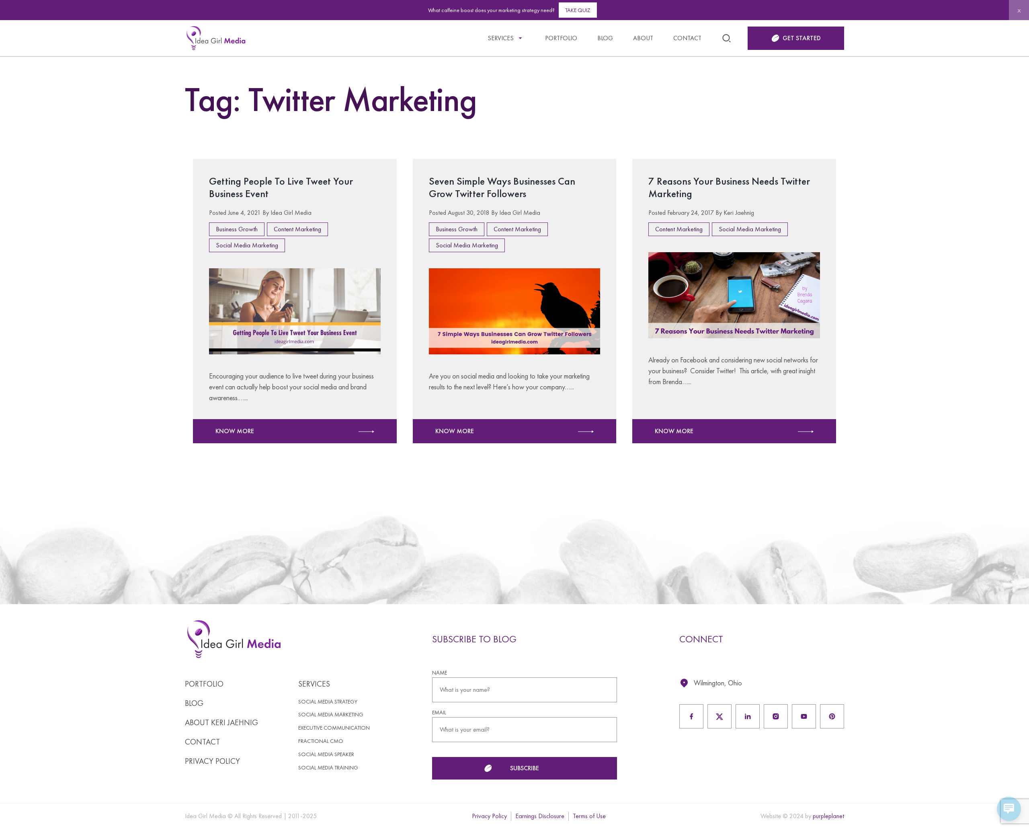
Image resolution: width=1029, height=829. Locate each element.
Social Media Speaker (326, 754)
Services (501, 38)
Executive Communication (334, 727)
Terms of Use (589, 816)
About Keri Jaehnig (221, 722)
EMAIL (439, 712)
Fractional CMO (320, 741)
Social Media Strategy (327, 701)
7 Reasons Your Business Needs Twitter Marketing (729, 187)
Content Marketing (297, 229)
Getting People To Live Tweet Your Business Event (281, 187)
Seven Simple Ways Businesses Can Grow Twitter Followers (502, 187)
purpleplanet (828, 816)
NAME (439, 672)
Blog (605, 38)
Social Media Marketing (247, 245)
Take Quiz (577, 10)
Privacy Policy (212, 761)
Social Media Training (328, 767)
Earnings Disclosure (539, 816)
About (643, 38)
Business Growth (237, 229)
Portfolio (561, 38)
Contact (687, 38)
